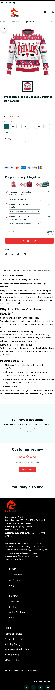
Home (2, 21)
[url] (31, 670)
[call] (20, 529)
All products (12, 21)
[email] (19, 526)
